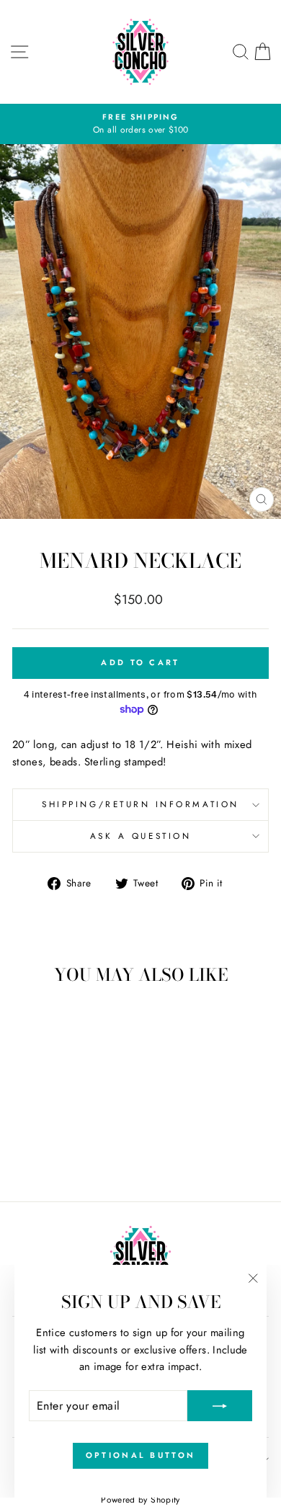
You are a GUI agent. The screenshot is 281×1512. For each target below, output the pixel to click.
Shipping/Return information (140, 804)
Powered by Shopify (140, 1499)
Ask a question (140, 836)
